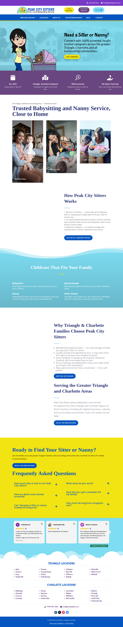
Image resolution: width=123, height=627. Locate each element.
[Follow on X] (59, 612)
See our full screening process (78, 238)
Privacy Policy (69, 623)
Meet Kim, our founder (64, 376)
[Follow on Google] (67, 612)
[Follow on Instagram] (63, 612)
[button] (109, 532)
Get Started (72, 57)
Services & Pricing (27, 17)
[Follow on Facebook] (55, 612)
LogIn (97, 10)
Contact (99, 17)
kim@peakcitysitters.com (112, 3)
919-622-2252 (94, 3)
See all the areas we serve (66, 423)
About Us (56, 17)
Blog (88, 17)
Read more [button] (19, 540)
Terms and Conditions (56, 623)
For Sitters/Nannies (73, 17)
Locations (43, 17)
